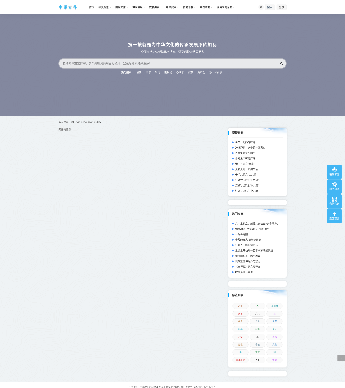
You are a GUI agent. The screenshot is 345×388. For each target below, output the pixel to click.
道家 (257, 352)
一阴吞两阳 (241, 234)
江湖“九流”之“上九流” (247, 190)
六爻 (257, 313)
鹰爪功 (201, 72)
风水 (257, 329)
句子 (274, 329)
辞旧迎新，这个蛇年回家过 (250, 147)
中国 (240, 321)
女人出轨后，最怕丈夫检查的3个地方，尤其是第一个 (265, 223)
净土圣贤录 (215, 72)
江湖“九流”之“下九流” (247, 180)
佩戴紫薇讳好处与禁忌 (247, 261)
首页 (77, 122)
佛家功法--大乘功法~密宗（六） (253, 228)
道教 (240, 344)
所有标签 (88, 122)
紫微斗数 (240, 360)
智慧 (274, 360)
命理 (257, 344)
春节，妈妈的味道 (245, 142)
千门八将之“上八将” (246, 174)
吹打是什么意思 (244, 272)
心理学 (180, 72)
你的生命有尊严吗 (245, 158)
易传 (138, 72)
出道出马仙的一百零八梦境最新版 (254, 250)
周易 (240, 313)
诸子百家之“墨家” (245, 163)
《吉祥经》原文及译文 (247, 266)
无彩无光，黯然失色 (246, 169)
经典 (240, 329)
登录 (281, 7)
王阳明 (274, 305)
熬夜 (190, 72)
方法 (240, 336)
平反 (98, 122)
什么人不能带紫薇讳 (246, 245)
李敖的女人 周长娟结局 (248, 239)
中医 (274, 321)
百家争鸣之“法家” (245, 153)
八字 (240, 305)
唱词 (157, 72)
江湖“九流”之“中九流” (247, 185)
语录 (257, 360)
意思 (274, 336)
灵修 (148, 72)
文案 (274, 344)
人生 (257, 321)
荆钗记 (168, 72)
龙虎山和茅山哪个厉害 (247, 255)
